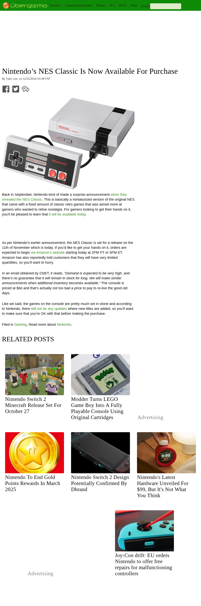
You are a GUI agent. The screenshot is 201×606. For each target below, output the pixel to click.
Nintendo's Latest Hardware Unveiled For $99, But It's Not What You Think (162, 486)
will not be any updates (49, 309)
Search (145, 6)
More (134, 5)
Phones (100, 5)
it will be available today (67, 214)
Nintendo (64, 324)
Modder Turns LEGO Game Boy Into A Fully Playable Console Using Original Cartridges (97, 408)
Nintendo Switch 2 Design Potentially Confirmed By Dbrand (100, 483)
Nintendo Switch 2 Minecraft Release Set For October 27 (33, 405)
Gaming (20, 324)
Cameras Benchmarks (78, 5)
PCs (112, 5)
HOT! (123, 5)
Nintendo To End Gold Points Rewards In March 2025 (32, 483)
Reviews (55, 5)
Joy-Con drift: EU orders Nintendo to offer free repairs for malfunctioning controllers (143, 564)
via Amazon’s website (48, 252)
